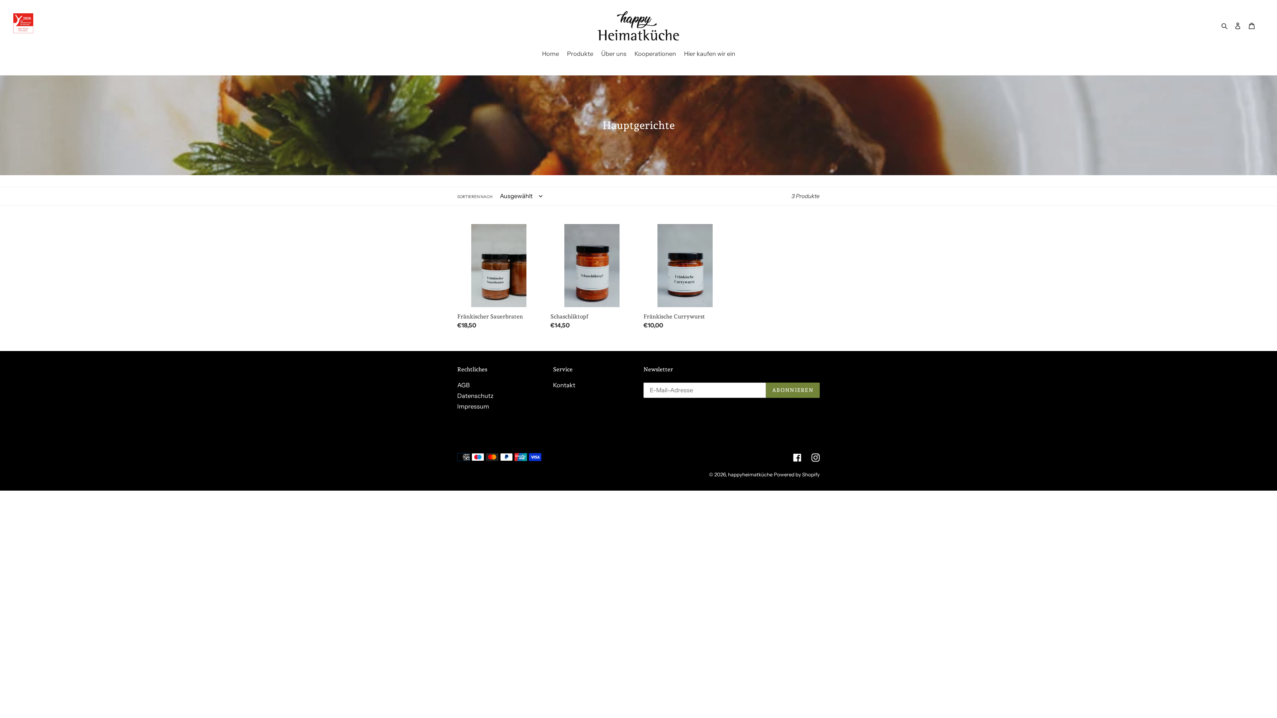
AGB (463, 385)
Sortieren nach (475, 196)
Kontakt (564, 385)
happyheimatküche (750, 474)
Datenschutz (475, 396)
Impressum (473, 406)
